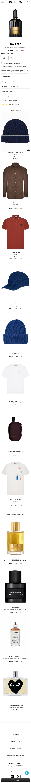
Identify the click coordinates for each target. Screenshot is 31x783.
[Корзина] (28, 2)
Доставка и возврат (15, 748)
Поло (15, 254)
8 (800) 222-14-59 (15, 763)
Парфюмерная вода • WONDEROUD (15, 453)
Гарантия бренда (7, 91)
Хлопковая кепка (15, 304)
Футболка (15, 501)
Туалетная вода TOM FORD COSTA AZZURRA (15, 561)
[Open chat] (27, 773)
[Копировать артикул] (18, 86)
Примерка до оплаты (8, 96)
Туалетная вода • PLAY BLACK (15, 707)
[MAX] (19, 776)
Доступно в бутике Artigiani (9, 100)
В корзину (16, 780)
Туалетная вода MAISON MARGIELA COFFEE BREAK (15, 658)
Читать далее (5, 76)
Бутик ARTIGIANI (15, 741)
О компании (15, 734)
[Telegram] (12, 776)
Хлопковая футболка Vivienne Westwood (15, 402)
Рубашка (15, 204)
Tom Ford (13, 82)
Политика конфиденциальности (15, 755)
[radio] (3, 58)
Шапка (15, 154)
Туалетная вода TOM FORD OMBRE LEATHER (15, 609)
